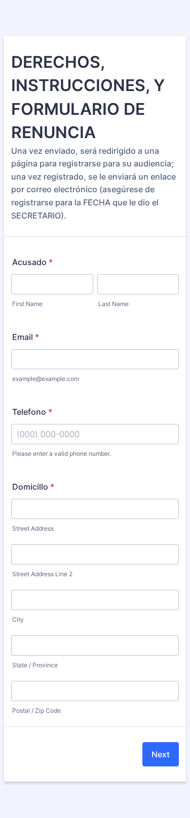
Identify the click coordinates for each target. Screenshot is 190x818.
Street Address (33, 528)
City (18, 619)
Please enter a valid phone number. (61, 453)
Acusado (32, 262)
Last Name (113, 304)
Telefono (32, 412)
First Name (27, 304)
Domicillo (33, 487)
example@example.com (45, 378)
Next (160, 754)
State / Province (35, 665)
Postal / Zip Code (36, 710)
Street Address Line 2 (42, 574)
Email (25, 337)
